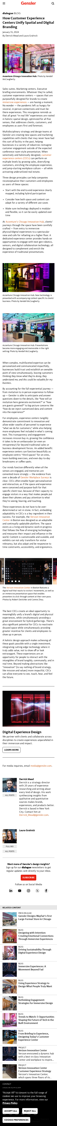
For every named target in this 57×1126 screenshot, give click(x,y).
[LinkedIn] (11, 892)
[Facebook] (46, 892)
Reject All (30, 1111)
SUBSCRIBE (28, 878)
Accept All (10, 1111)
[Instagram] (28, 892)
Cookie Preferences (16, 1120)
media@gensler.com (41, 766)
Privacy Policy (10, 1103)
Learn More (11, 750)
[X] (37, 892)
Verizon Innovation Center (18, 588)
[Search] (52, 3)
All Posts (9, 795)
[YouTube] (19, 892)
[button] (9, 581)
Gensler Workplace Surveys (34, 477)
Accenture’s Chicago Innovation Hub (25, 222)
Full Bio (9, 847)
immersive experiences (15, 102)
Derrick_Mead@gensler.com (33, 815)
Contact (7, 1084)
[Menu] (4, 3)
